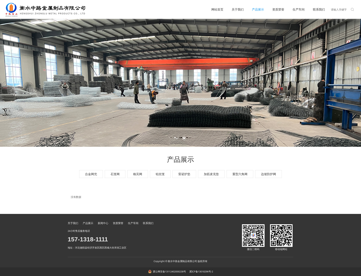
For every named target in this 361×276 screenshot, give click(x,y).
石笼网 (115, 174)
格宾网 (137, 174)
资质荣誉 (278, 9)
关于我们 (238, 9)
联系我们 (319, 9)
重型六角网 (239, 174)
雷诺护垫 (184, 174)
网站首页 (217, 9)
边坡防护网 (268, 174)
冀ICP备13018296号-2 (201, 271)
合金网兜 (91, 174)
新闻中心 (103, 223)
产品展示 (258, 9)
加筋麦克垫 (211, 174)
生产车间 (299, 9)
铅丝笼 (160, 174)
